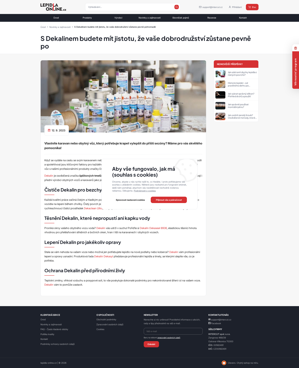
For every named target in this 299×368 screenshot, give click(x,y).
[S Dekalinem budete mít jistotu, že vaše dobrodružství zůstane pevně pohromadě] (123, 96)
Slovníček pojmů (180, 17)
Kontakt (243, 17)
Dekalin (48, 175)
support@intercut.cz (221, 319)
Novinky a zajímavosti (150, 17)
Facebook (216, 323)
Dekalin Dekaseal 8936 (153, 228)
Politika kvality (47, 334)
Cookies (100, 329)
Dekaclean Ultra (93, 208)
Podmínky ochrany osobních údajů (57, 344)
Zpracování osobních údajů (109, 324)
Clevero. (232, 363)
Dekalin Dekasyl (103, 256)
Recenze (211, 17)
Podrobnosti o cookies (145, 190)
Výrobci (118, 17)
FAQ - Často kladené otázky (54, 329)
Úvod (56, 17)
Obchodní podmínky (106, 319)
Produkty (87, 17)
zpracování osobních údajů (168, 337)
